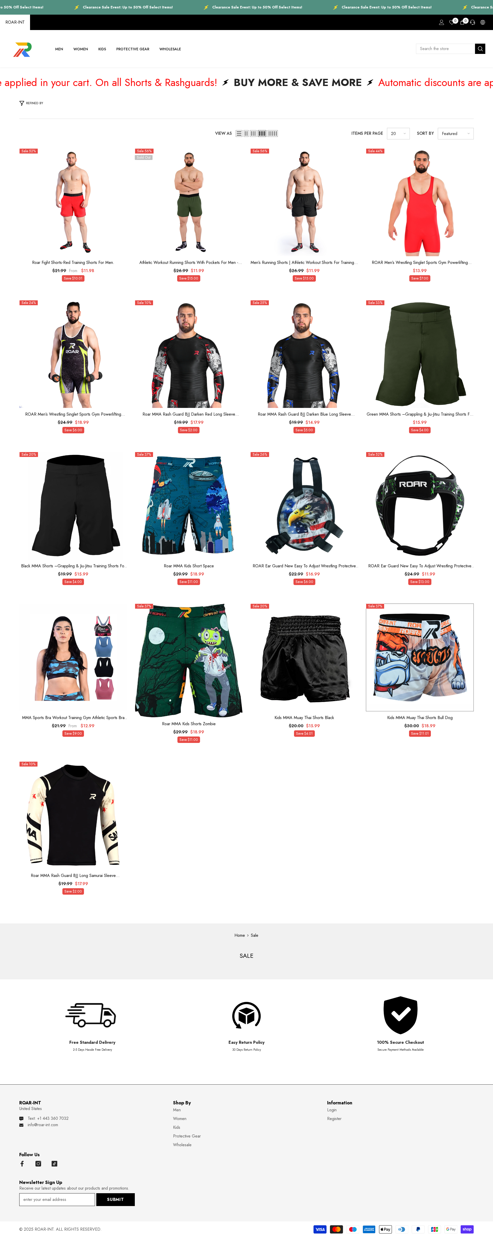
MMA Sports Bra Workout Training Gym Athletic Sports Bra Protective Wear (73, 717)
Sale (254, 935)
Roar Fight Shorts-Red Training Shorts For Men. (73, 262)
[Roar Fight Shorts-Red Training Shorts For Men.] (73, 202)
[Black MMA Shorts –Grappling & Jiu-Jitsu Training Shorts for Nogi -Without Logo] (73, 506)
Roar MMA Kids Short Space (189, 566)
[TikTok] (54, 1164)
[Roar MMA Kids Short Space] (189, 506)
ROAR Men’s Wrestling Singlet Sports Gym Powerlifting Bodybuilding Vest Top (420, 262)
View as (223, 133)
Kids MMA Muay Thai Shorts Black (304, 717)
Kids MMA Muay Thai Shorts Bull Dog (420, 717)
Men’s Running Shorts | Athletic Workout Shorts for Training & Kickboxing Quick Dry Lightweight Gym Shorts (304, 262)
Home (239, 935)
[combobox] (445, 49)
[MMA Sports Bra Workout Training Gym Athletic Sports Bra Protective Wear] (73, 657)
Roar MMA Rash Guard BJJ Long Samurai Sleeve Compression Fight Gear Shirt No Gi (73, 875)
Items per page (367, 133)
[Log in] (441, 22)
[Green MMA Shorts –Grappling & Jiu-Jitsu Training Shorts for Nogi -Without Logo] (420, 354)
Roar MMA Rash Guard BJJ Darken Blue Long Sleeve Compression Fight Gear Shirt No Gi (304, 414)
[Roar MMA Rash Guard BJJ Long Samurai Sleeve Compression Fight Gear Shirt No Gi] (73, 815)
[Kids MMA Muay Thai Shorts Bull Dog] (420, 657)
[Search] (450, 49)
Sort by (425, 133)
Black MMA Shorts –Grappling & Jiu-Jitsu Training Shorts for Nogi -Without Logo (73, 566)
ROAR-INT (15, 22)
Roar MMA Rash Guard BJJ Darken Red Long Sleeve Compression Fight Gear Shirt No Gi (189, 414)
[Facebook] (22, 1164)
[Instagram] (38, 1164)
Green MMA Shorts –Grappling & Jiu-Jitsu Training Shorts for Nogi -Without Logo (420, 414)
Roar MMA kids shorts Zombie (189, 723)
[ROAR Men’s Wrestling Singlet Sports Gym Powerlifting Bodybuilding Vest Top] (420, 202)
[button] (239, 133)
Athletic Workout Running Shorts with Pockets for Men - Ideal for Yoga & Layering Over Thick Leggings (188, 262)
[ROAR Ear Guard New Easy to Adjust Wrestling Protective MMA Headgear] (304, 506)
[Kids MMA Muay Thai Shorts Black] (304, 657)
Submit (115, 1199)
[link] (92, 1026)
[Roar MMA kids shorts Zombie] (189, 661)
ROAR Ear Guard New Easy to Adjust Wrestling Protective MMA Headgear (304, 566)
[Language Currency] (482, 22)
